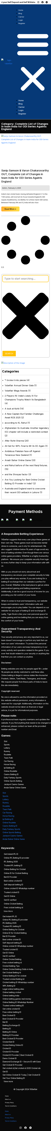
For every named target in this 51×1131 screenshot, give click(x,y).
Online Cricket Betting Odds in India (18, 969)
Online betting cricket (12, 992)
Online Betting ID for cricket (14, 976)
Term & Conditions (10, 1106)
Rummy (7, 751)
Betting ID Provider (11, 1035)
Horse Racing (10, 764)
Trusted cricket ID (11, 892)
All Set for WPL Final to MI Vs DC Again (24, 446)
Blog (20, 13)
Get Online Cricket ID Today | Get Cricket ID (21, 1075)
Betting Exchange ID (11, 1025)
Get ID (5, 1071)
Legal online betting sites (13, 989)
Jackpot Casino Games (14, 784)
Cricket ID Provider (11, 1052)
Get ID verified (10, 900)
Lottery (7, 748)
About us (8, 1099)
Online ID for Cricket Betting (16, 873)
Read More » (10, 209)
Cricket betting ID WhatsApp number (18, 982)
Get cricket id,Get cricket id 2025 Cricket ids (22, 1068)
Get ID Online (9, 896)
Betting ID (7, 1028)
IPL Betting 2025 (11, 862)
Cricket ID (7, 1048)
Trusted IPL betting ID (13, 865)
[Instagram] (38, 2)
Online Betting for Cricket (15, 869)
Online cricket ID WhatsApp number (19, 888)
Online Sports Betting (13, 781)
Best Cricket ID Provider (13, 1019)
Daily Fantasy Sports (12, 777)
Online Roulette (10, 771)
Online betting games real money (17, 999)
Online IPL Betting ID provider (16, 858)
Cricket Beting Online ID (13, 1045)
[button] (33, 62)
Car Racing (8, 761)
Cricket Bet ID (8, 1042)
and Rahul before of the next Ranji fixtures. (26, 465)
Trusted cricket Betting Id (13, 979)
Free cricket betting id (13, 907)
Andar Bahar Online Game (15, 787)
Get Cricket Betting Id (12, 972)
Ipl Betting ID (9, 768)
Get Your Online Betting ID (14, 1078)
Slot (5, 741)
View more (8, 1081)
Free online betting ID (12, 1012)
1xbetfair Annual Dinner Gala (19, 385)
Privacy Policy (9, 1102)
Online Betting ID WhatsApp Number (18, 1002)
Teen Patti (8, 758)
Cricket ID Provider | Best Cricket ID (18, 1055)
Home (20, 10)
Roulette (7, 754)
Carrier (21, 17)
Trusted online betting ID (13, 1005)
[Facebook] (42, 2)
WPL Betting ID (9, 986)
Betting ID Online (10, 1032)
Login (20, 20)
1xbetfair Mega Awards (16, 390)
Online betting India (11, 995)
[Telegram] (47, 2)
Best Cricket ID (9, 1015)
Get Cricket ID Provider (12, 1065)
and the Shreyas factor (16, 474)
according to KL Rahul (16, 422)
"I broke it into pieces (15, 380)
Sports (7, 744)
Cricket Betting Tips (11, 966)
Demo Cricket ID (10, 1058)
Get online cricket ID (11, 1009)
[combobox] (25, 278)
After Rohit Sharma (14, 440)
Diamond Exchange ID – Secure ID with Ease (22, 1061)
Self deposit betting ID (13, 884)
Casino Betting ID (11, 774)
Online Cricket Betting (13, 904)
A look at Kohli (12, 408)
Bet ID (5, 1022)
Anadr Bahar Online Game (18, 460)
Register (21, 23)
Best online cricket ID (13, 881)
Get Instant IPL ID (11, 854)
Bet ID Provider (10, 877)
